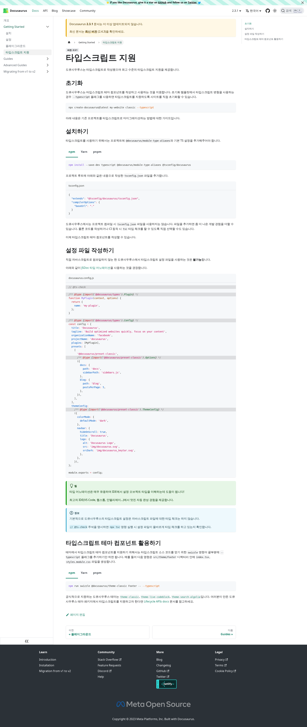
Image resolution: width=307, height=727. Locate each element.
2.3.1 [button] (235, 11)
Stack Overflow (108, 660)
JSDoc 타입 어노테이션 (95, 268)
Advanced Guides (15, 65)
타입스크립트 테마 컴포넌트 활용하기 (264, 39)
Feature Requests (109, 665)
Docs (35, 11)
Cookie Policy (224, 671)
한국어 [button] (254, 11)
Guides (8, 59)
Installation (46, 665)
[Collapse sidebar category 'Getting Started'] (48, 27)
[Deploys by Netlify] (166, 687)
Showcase (69, 11)
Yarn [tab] (84, 152)
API (45, 11)
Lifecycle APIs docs (156, 601)
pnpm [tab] (97, 152)
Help (101, 677)
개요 (6, 20)
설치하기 (249, 28)
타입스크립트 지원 (17, 52)
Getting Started (14, 27)
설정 (8, 39)
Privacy (220, 660)
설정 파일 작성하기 (254, 33)
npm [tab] (72, 152)
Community (87, 11)
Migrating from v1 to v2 (19, 71)
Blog (55, 11)
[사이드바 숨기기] (26, 641)
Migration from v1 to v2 (55, 671)
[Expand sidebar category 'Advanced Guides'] (48, 65)
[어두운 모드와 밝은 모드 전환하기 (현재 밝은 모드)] (275, 11)
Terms (219, 665)
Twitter (192, 2)
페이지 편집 (77, 615)
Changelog (163, 665)
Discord (103, 671)
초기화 (248, 23)
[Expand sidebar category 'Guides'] (48, 59)
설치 (8, 33)
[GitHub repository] (267, 11)
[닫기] (302, 2)
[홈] (69, 42)
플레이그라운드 (16, 46)
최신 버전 (91, 31)
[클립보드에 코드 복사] (232, 107)
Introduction (47, 660)
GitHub (162, 2)
